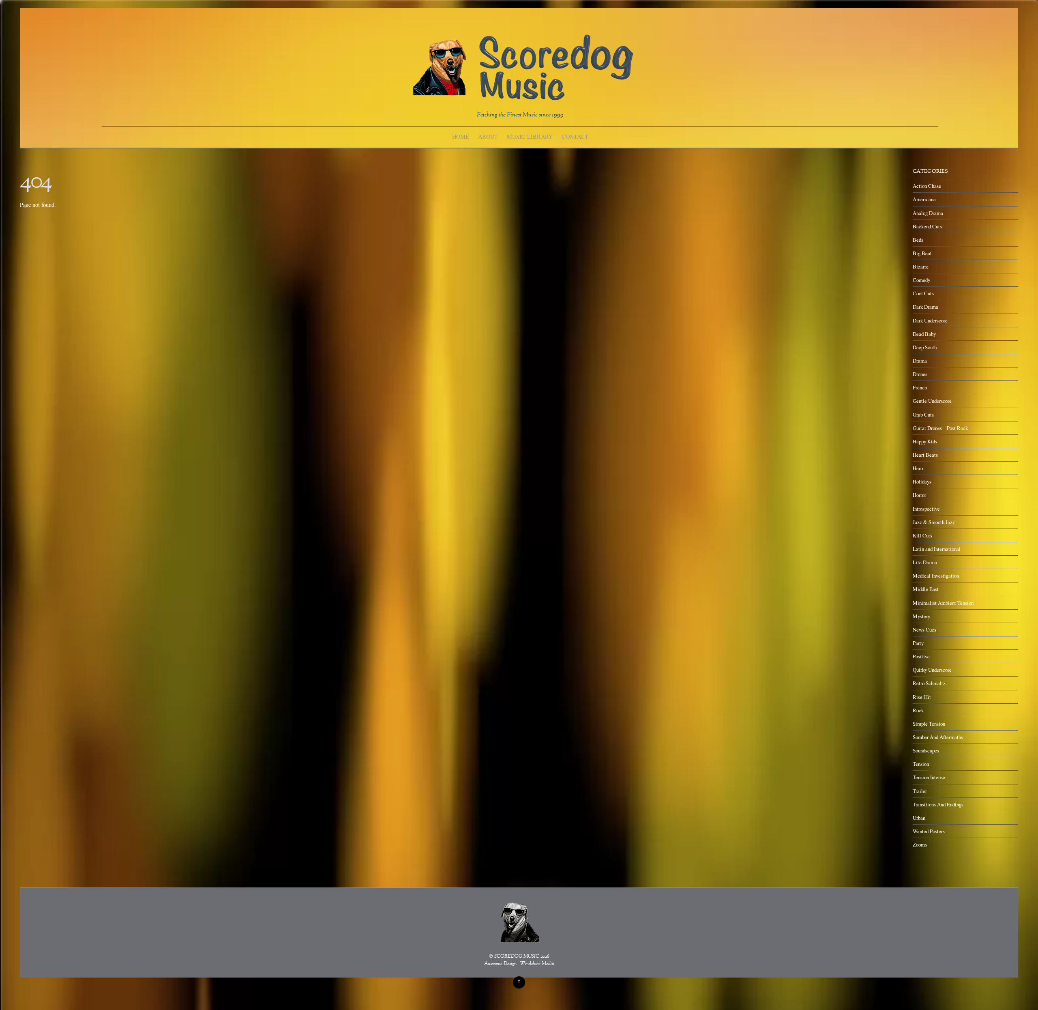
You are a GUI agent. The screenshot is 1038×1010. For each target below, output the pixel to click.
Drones (920, 374)
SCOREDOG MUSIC (516, 956)
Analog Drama (928, 213)
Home (460, 136)
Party (918, 643)
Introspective (926, 508)
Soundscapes (926, 750)
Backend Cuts (927, 226)
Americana (924, 199)
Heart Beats (925, 454)
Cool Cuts (923, 293)
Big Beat (922, 253)
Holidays (922, 481)
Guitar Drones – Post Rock (940, 428)
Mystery (921, 616)
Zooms (920, 844)
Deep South (925, 347)
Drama (920, 360)
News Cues (924, 629)
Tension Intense (929, 777)
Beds (918, 239)
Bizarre (921, 266)
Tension (921, 763)
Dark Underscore (930, 320)
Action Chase (927, 185)
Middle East (926, 589)
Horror (919, 495)
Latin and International (937, 548)
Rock (918, 710)
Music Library (530, 136)
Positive (921, 656)
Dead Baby (924, 333)
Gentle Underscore (932, 400)
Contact (575, 136)
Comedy (921, 280)
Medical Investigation (936, 575)
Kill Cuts (922, 535)
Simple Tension (929, 723)
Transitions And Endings (938, 804)
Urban (919, 817)
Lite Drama (925, 562)
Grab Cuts (923, 414)
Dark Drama (925, 306)
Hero (918, 468)
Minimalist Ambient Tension (943, 602)
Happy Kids (925, 441)
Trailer (920, 791)
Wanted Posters (929, 831)
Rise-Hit (922, 697)
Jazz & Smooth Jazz (934, 522)
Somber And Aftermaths (938, 737)
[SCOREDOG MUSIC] (522, 96)
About (488, 136)
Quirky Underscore (932, 669)
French (920, 387)
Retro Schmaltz (929, 683)
